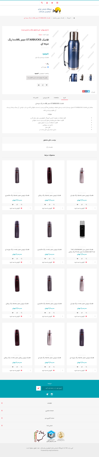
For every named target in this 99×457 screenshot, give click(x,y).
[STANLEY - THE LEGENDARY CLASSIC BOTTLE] (82, 229)
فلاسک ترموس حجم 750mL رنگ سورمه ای (82, 358)
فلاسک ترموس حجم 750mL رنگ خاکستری (17, 195)
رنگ (47, 64)
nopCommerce (53, 450)
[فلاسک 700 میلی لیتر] (82, 175)
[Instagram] (51, 394)
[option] (90, 78)
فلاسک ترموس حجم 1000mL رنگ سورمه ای (17, 249)
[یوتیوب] (47, 394)
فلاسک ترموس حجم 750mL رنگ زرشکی (49, 195)
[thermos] (49, 175)
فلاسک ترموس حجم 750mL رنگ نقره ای (81, 195)
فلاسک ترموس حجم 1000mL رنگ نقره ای (81, 304)
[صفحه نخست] (74, 18)
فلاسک (50, 147)
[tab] (64, 97)
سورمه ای (44, 67)
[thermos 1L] (82, 283)
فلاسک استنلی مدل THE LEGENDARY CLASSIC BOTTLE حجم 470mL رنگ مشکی (82, 250)
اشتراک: (93, 92)
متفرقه (40, 35)
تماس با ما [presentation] (35, 98)
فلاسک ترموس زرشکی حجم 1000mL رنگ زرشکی (17, 358)
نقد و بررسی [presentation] (46, 98)
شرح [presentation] (64, 98)
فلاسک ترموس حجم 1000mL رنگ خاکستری (49, 249)
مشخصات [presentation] (56, 98)
